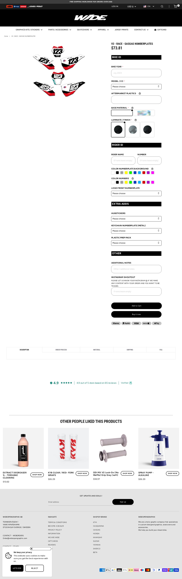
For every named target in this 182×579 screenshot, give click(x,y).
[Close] (40, 548)
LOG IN (115, 6)
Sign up (123, 502)
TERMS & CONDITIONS (57, 522)
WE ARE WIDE (54, 537)
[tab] (24, 349)
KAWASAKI (97, 537)
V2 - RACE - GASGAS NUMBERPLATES (23, 36)
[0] (175, 7)
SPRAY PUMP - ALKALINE (146, 473)
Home (6, 36)
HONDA (96, 534)
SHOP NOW (37, 475)
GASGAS (96, 530)
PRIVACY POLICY (55, 530)
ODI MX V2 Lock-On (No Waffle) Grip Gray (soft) (106, 473)
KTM (95, 522)
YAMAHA (97, 545)
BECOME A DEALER (56, 526)
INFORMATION (54, 534)
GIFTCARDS (53, 541)
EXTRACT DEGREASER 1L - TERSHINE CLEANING (15, 475)
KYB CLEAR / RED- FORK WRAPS (61, 473)
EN (149, 6)
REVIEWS (52, 545)
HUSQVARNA (98, 526)
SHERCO (96, 549)
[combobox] (149, 6)
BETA (95, 552)
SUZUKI (96, 541)
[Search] (162, 5)
